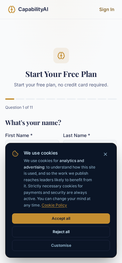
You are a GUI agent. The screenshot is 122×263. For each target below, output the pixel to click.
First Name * (19, 135)
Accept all (61, 218)
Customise (61, 245)
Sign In (106, 9)
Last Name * (76, 135)
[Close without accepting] (105, 154)
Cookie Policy (54, 205)
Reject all (61, 231)
